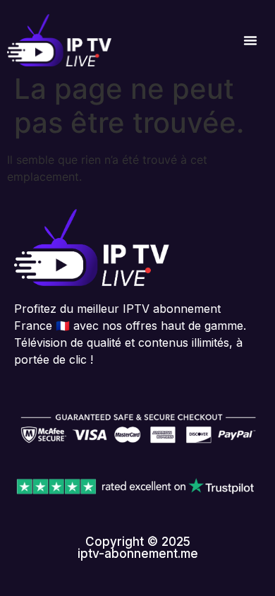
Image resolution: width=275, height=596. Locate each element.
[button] (250, 40)
